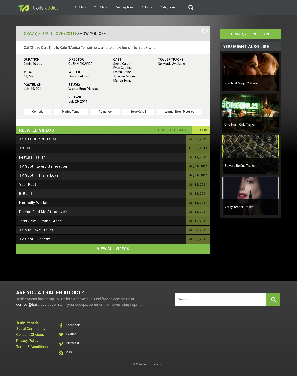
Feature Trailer (32, 157)
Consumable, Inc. (153, 364)
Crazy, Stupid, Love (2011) (50, 33)
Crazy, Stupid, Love (250, 34)
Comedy (37, 111)
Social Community (30, 328)
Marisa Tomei (71, 111)
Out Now (147, 7)
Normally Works (33, 203)
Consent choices (30, 334)
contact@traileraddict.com (37, 304)
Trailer (25, 148)
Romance (105, 111)
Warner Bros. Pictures (179, 111)
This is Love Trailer (36, 230)
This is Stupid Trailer (37, 139)
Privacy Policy (27, 340)
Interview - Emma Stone (40, 221)
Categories (168, 7)
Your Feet (27, 184)
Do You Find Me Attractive (43, 212)
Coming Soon (124, 7)
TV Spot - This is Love (39, 175)
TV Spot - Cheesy (34, 239)
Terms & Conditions (32, 346)
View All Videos (113, 249)
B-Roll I (25, 193)
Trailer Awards (27, 322)
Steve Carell (138, 111)
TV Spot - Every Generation (43, 166)
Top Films (100, 7)
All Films (80, 7)
